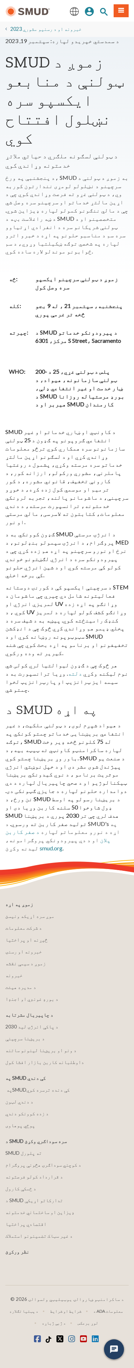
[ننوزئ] (89, 10)
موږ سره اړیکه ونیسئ (29, 916)
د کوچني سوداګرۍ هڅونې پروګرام (43, 1165)
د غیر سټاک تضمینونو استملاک (39, 1236)
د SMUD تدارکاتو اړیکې (34, 1200)
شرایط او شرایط (65, 1311)
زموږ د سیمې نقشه (25, 963)
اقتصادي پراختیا (25, 1224)
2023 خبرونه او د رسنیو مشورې (45, 29)
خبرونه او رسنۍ (23, 951)
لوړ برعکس (88, 1323)
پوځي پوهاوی (20, 1125)
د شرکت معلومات (23, 928)
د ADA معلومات (108, 1311)
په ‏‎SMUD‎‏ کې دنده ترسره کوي (38, 1090)
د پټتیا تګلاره (23, 1311)
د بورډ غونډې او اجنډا (31, 999)
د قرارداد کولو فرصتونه (34, 1176)
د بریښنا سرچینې (25, 1038)
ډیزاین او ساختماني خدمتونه (39, 1212)
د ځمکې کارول (20, 1188)
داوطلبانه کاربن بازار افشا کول (44, 1062)
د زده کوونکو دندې (27, 1113)
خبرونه (14, 975)
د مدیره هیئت (20, 987)
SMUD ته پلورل (23, 1153)
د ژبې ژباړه (54, 1323)
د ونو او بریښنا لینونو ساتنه (40, 1050)
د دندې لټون (19, 1101)
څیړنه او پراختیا (26, 940)
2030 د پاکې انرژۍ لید (31, 1026)
